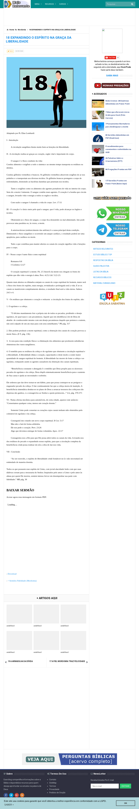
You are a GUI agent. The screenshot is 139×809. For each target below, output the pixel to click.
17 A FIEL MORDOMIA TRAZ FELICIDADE (67, 661)
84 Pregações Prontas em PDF (118, 169)
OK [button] (125, 803)
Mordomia (19, 51)
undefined (10, 626)
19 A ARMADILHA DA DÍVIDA (20, 661)
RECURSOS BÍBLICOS (102, 277)
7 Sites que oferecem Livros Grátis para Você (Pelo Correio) (117, 115)
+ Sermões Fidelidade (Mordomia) (22, 581)
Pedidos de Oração (57, 792)
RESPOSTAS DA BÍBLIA (103, 260)
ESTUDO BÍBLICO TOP (102, 255)
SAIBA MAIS (112, 75)
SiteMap (52, 783)
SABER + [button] (9, 805)
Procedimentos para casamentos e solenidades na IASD (118, 149)
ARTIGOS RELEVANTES (103, 249)
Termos (52, 786)
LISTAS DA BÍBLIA (100, 272)
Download (12, 574)
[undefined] (19, 614)
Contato (52, 779)
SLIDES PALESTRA (101, 266)
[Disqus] (46, 704)
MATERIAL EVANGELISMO (104, 283)
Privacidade (54, 789)
